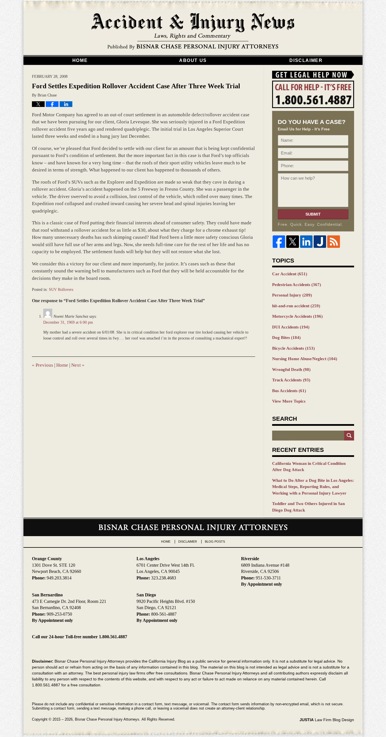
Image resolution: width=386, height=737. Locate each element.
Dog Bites (286, 337)
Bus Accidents (289, 390)
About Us (193, 60)
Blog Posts (215, 541)
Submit (313, 214)
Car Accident (289, 274)
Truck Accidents (291, 380)
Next (77, 365)
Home (80, 60)
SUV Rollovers (61, 289)
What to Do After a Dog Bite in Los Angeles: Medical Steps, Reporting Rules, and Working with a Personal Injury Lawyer (313, 486)
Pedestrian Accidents (296, 284)
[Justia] (320, 241)
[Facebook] (279, 241)
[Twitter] (292, 241)
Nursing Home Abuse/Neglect (304, 358)
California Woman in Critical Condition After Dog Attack (309, 466)
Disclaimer (305, 60)
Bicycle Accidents (293, 348)
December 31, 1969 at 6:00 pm (68, 322)
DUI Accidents (290, 327)
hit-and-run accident (296, 306)
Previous (42, 365)
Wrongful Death (291, 369)
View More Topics (288, 401)
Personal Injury (292, 295)
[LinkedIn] (306, 241)
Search (349, 436)
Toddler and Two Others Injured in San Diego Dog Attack (308, 506)
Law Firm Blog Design (327, 719)
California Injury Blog (193, 32)
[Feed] (333, 241)
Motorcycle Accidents (297, 316)
